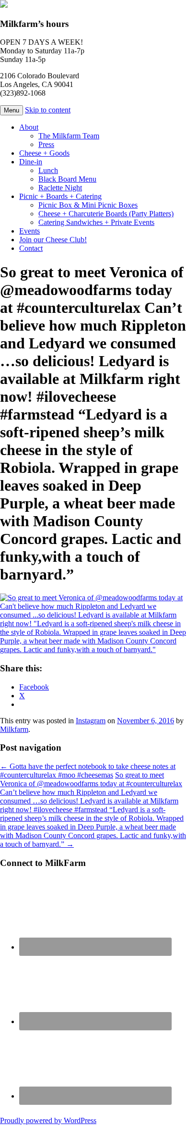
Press (46, 144)
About (28, 127)
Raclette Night (60, 188)
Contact (31, 248)
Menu (11, 110)
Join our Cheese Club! (53, 239)
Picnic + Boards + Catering (60, 196)
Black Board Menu (67, 179)
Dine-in (30, 162)
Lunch (48, 170)
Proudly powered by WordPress (48, 1120)
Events (29, 231)
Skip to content (47, 110)
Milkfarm (14, 729)
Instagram (90, 721)
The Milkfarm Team (68, 136)
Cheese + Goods (44, 153)
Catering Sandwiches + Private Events (96, 222)
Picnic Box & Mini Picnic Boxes (88, 205)
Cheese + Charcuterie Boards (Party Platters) (106, 214)
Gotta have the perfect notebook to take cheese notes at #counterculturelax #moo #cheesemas (87, 770)
